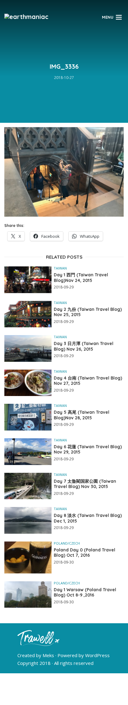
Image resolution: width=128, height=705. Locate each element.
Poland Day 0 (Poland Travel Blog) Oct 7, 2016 (84, 552)
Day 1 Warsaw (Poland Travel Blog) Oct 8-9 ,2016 (85, 592)
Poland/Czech (67, 543)
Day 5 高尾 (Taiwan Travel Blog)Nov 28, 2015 (81, 415)
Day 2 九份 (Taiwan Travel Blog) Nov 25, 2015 (88, 312)
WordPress (97, 655)
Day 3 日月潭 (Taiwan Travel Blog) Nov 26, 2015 (83, 346)
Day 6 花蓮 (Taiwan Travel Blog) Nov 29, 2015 (88, 449)
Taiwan (60, 268)
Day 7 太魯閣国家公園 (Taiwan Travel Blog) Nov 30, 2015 (85, 484)
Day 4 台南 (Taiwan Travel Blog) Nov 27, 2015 (88, 381)
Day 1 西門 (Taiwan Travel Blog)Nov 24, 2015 (81, 277)
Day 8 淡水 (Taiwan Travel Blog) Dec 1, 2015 (88, 518)
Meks (48, 655)
